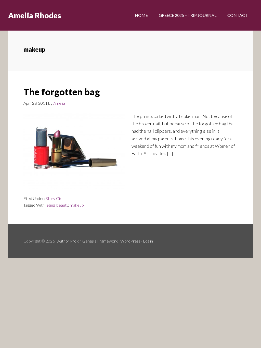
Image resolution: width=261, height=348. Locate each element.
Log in (148, 240)
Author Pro (66, 240)
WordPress (130, 240)
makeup (77, 205)
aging (50, 205)
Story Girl (54, 198)
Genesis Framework (100, 240)
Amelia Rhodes (34, 15)
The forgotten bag (61, 91)
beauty (62, 205)
